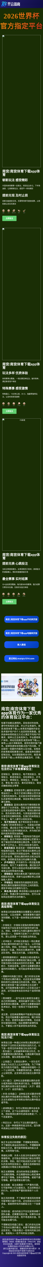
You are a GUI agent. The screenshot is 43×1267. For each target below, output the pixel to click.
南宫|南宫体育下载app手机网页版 (21, 619)
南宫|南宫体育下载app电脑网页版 (21, 633)
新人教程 (21, 644)
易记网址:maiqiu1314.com (21, 658)
